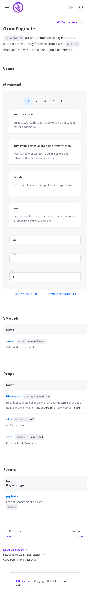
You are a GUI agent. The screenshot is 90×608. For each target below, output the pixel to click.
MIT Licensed (24, 581)
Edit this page (15, 549)
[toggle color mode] (70, 7)
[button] (7, 7)
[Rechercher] (81, 7)
